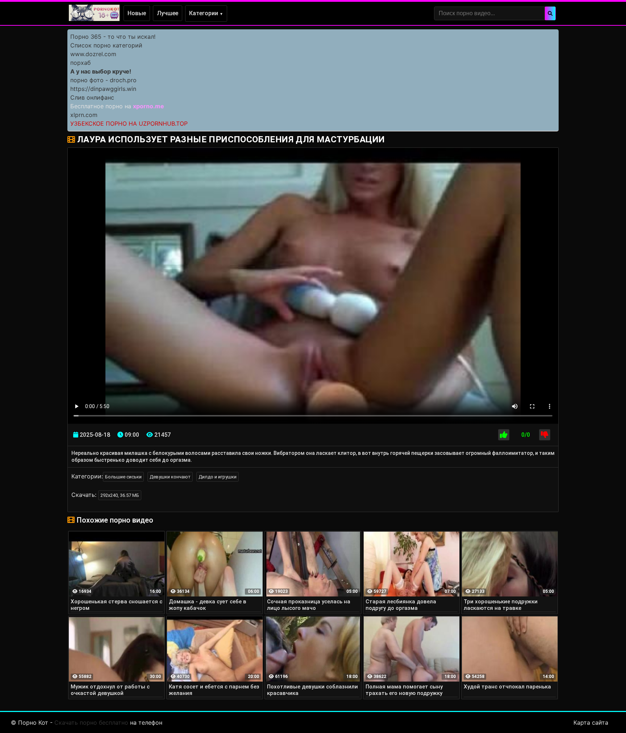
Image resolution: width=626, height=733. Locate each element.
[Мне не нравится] (544, 434)
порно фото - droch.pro (103, 80)
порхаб (80, 62)
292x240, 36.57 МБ (119, 495)
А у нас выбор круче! (100, 71)
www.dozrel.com (93, 54)
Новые (137, 13)
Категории (206, 13)
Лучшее (167, 13)
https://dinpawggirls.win (103, 88)
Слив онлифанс (92, 97)
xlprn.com (83, 114)
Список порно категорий (106, 45)
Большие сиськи (123, 476)
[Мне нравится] (503, 434)
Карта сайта (590, 722)
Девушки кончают (170, 476)
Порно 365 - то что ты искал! (112, 36)
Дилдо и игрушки (218, 476)
